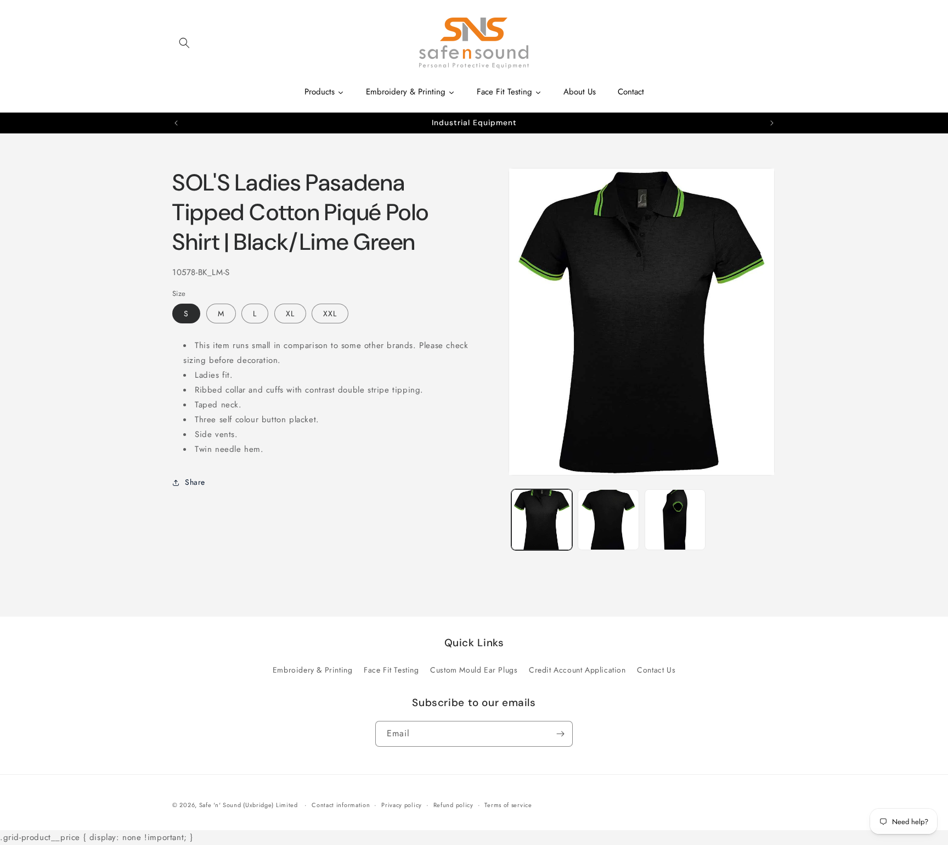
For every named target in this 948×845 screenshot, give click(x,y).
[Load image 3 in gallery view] (675, 519)
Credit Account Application (577, 669)
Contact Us (656, 669)
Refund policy (453, 805)
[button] (184, 43)
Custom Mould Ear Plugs (473, 669)
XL (290, 313)
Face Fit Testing (391, 669)
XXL (330, 313)
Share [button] (195, 482)
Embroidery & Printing (313, 669)
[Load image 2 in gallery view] (608, 519)
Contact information (341, 805)
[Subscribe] (560, 734)
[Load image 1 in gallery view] (541, 519)
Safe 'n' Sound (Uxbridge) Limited (248, 805)
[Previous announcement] (176, 123)
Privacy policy (401, 805)
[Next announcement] (772, 123)
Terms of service (508, 805)
